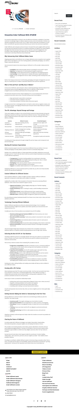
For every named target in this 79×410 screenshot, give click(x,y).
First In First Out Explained (61, 23)
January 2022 (58, 113)
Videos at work (46, 369)
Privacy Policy (46, 371)
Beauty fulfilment (59, 126)
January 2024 (58, 104)
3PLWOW (21, 28)
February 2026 (58, 62)
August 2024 (58, 94)
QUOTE (8, 371)
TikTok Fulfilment (47, 381)
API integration (46, 367)
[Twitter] (38, 401)
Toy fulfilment (58, 146)
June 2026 (57, 54)
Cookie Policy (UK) (47, 377)
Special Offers (58, 142)
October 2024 (58, 90)
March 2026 (58, 60)
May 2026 (57, 56)
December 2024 (59, 87)
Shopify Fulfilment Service (49, 388)
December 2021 (58, 115)
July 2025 (57, 74)
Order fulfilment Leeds (12, 376)
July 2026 (57, 53)
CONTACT (9, 367)
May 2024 (57, 99)
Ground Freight (58, 137)
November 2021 (58, 117)
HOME (8, 360)
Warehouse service (47, 362)
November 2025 (59, 67)
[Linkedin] (45, 401)
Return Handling (47, 364)
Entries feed (58, 288)
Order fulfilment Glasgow (13, 380)
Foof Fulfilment (58, 135)
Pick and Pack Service (48, 383)
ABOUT (8, 362)
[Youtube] (41, 401)
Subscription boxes (59, 144)
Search (56, 13)
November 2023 (59, 106)
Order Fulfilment (47, 360)
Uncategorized (58, 149)
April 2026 (57, 58)
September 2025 (59, 70)
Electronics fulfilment (60, 131)
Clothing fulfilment (59, 128)
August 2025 (58, 72)
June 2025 (57, 76)
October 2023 (58, 108)
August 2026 (58, 51)
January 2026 (58, 63)
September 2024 (59, 92)
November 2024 (59, 88)
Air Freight (57, 124)
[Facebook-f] (34, 401)
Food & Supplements (48, 392)
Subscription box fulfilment (50, 385)
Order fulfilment (30, 28)
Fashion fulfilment (59, 133)
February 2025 (58, 83)
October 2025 (58, 69)
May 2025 (57, 78)
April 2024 (57, 101)
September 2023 (59, 110)
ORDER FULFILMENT (11, 369)
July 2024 (57, 95)
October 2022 (58, 112)
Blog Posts (45, 373)
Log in (56, 286)
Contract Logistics (59, 130)
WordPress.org (58, 291)
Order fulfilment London (13, 385)
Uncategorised (58, 147)
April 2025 (57, 79)
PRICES (8, 364)
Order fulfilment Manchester (14, 378)
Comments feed (59, 289)
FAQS (43, 375)
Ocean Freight (58, 139)
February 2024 (58, 103)
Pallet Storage (46, 379)
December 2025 (59, 65)
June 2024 (57, 97)
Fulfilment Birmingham (12, 383)
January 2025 (58, 85)
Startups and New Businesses (50, 390)
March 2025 (58, 81)
